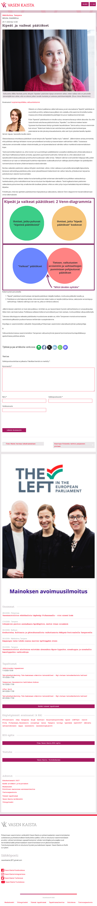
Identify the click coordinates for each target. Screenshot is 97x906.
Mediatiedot (7, 786)
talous (43, 723)
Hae (94, 4)
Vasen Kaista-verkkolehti (12, 799)
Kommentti (7, 366)
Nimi (4, 397)
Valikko (85, 4)
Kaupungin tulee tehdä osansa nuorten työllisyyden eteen (29, 640)
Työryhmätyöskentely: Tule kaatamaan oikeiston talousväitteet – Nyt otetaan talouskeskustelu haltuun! (44, 675)
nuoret (84, 720)
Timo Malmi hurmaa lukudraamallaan (20, 444)
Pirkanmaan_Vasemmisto (19, 723)
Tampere (18, 15)
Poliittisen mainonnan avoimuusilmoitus (18, 789)
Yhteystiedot (7, 802)
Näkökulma (7, 15)
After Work (7, 689)
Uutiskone (71, 902)
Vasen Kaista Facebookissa (14, 870)
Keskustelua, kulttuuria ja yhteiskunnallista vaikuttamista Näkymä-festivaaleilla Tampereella (47, 632)
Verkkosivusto (7, 406)
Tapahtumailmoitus (56, 902)
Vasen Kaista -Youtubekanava (48, 760)
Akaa (18, 720)
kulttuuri (40, 720)
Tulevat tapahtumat (10, 796)
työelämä (68, 723)
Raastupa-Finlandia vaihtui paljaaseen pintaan (69, 445)
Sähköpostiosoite (55, 397)
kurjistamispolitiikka (19, 102)
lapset (67, 720)
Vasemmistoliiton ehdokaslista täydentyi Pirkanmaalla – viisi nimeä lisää (37, 615)
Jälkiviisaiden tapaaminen (13, 668)
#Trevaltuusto (8, 720)
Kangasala (25, 720)
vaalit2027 (78, 723)
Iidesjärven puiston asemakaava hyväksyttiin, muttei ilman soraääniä (35, 623)
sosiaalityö (35, 723)
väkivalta (87, 723)
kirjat (33, 720)
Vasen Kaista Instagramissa (14, 874)
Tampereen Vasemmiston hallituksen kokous (20, 682)
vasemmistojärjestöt (44, 726)
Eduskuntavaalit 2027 (11, 780)
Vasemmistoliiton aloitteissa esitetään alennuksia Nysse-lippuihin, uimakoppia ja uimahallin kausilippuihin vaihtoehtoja (47, 650)
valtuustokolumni (33, 102)
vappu (20, 726)
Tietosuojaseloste (9, 792)
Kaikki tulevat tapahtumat (48, 706)
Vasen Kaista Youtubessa (14, 882)
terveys (60, 723)
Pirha (4, 723)
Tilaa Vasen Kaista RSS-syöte (48, 743)
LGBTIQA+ (76, 720)
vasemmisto (29, 726)
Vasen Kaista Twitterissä (13, 878)
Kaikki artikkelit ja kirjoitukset (15, 783)
